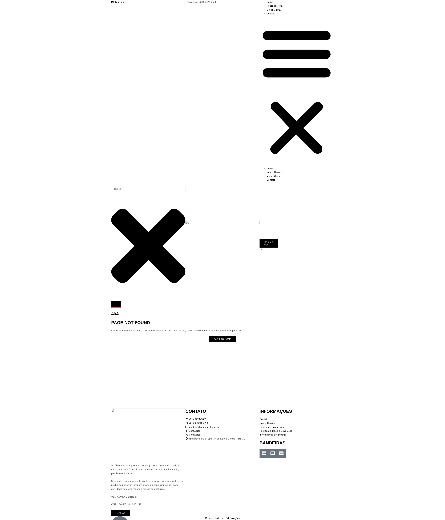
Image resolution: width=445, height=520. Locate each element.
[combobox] (148, 189)
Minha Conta (273, 9)
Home (269, 2)
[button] (297, 91)
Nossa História (274, 5)
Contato (270, 13)
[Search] (116, 304)
